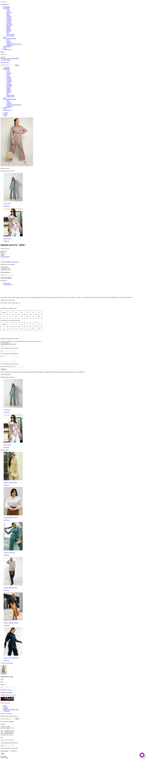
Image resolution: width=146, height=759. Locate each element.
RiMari (2, 52)
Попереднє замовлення (12, 262)
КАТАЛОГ (6, 8)
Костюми (9, 12)
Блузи (8, 13)
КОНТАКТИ (7, 46)
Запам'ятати (13, 751)
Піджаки (9, 19)
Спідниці (9, 16)
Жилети (9, 26)
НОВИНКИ (7, 7)
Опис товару (7, 283)
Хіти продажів (10, 34)
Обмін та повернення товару (14, 44)
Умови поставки (8, 284)
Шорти (8, 31)
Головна (6, 112)
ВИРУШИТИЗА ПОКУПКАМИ (10, 59)
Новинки (9, 30)
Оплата (8, 41)
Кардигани (9, 24)
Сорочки (9, 18)
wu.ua (11, 734)
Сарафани (9, 20)
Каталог (6, 114)
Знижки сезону (11, 35)
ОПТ (5, 37)
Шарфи (8, 29)
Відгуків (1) (4, 251)
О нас (8, 39)
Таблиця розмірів (5, 256)
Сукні (8, 11)
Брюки (8, 15)
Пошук (17, 65)
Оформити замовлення (6, 692)
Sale (8, 33)
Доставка (9, 42)
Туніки (8, 22)
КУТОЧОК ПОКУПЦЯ (10, 38)
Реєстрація (3, 4)
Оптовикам (10, 45)
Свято (8, 9)
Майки (8, 27)
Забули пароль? (5, 751)
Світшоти (9, 23)
